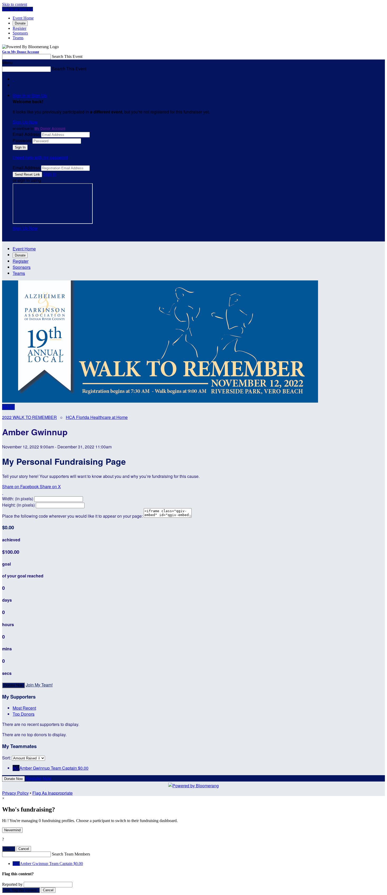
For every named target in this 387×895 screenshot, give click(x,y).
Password (22, 140)
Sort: (6, 758)
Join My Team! (39, 685)
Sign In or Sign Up (30, 95)
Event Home (23, 18)
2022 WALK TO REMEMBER (29, 417)
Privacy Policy (15, 793)
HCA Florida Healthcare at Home (97, 417)
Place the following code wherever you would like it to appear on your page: (72, 516)
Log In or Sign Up (17, 9)
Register (19, 28)
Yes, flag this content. (21, 890)
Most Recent (24, 708)
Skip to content (14, 4)
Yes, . (8, 849)
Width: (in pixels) (17, 499)
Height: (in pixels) (18, 505)
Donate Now (13, 685)
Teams (18, 38)
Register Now (38, 778)
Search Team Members (71, 854)
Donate (20, 23)
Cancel (23, 849)
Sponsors (20, 33)
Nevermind (12, 830)
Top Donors (23, 714)
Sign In (49, 174)
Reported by (12, 884)
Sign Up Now (25, 122)
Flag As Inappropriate (52, 793)
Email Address (26, 134)
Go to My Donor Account (20, 52)
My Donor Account (49, 128)
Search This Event (67, 56)
